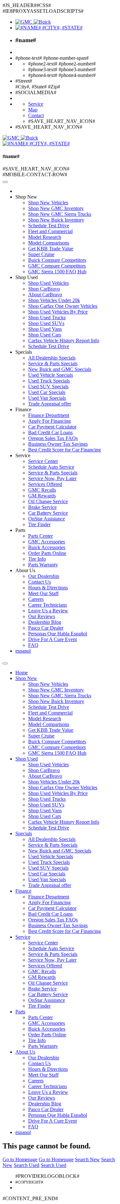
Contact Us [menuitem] (39, 582)
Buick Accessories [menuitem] (46, 547)
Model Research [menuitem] (44, 237)
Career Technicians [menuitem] (47, 605)
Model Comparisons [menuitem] (48, 243)
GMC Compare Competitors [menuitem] (57, 266)
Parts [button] (20, 530)
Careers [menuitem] (36, 599)
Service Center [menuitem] (43, 461)
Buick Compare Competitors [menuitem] (57, 260)
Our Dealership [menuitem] (43, 576)
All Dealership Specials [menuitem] (52, 357)
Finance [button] (23, 409)
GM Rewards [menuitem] (42, 495)
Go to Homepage (20, 1159)
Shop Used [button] (26, 277)
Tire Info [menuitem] (37, 559)
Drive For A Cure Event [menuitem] (52, 639)
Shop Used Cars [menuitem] (44, 334)
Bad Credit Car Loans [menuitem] (50, 432)
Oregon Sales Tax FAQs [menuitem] (53, 438)
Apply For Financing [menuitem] (49, 421)
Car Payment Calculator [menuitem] (52, 426)
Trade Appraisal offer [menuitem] (49, 403)
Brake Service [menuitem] (42, 507)
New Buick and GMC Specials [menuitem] (59, 369)
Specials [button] (23, 352)
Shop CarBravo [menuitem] (44, 289)
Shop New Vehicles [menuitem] (48, 202)
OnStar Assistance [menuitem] (46, 518)
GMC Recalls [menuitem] (42, 490)
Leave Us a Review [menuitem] (48, 610)
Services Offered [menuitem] (45, 484)
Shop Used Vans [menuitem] (45, 329)
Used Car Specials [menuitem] (46, 392)
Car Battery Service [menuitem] (48, 513)
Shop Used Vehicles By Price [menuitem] (58, 311)
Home (21, 672)
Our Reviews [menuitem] (41, 616)
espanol (23, 651)
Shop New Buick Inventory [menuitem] (56, 220)
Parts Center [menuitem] (40, 536)
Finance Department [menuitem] (48, 415)
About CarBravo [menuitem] (45, 294)
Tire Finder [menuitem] (39, 524)
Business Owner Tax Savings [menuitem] (58, 444)
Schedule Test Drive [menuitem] (48, 225)
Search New (87, 1159)
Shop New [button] (26, 197)
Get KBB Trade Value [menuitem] (50, 248)
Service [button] (22, 455)
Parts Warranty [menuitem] (43, 564)
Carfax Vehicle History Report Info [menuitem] (63, 340)
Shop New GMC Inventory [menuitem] (56, 208)
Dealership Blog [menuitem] (44, 622)
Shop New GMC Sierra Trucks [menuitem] (59, 214)
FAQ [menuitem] (33, 645)
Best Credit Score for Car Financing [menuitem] (64, 449)
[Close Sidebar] (5, 663)
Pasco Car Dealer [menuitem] (45, 628)
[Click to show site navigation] (5, 182)
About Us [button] (25, 570)
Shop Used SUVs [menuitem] (46, 323)
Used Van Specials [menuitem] (47, 398)
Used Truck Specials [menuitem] (49, 380)
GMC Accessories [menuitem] (46, 541)
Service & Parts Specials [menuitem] (52, 363)
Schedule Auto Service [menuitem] (51, 467)
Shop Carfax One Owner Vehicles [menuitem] (62, 306)
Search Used (26, 1165)
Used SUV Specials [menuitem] (48, 386)
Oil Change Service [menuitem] (48, 501)
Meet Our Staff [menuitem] (43, 593)
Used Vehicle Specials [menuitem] (50, 375)
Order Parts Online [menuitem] (47, 553)
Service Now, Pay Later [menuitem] (52, 478)
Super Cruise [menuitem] (41, 254)
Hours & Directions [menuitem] (48, 587)
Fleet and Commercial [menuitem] (50, 231)
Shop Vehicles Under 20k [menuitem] (54, 300)
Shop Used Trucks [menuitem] (47, 317)
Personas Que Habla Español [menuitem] (57, 633)
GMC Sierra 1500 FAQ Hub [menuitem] (57, 271)
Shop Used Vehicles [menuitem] (48, 283)
